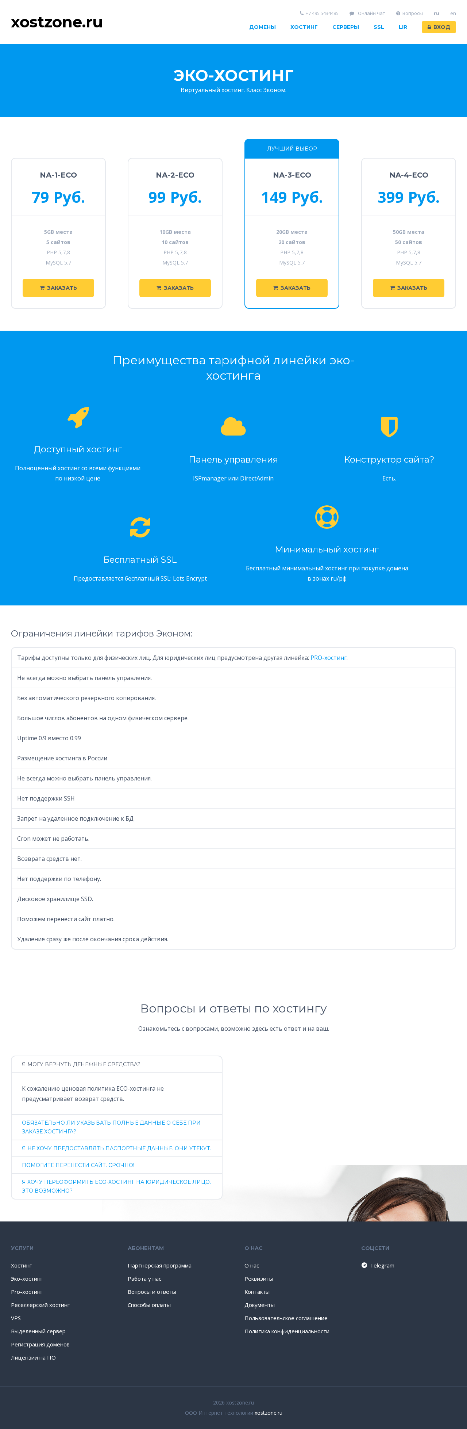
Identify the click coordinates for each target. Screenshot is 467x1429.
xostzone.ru (268, 1412)
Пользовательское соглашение (286, 1318)
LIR (403, 27)
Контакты (257, 1291)
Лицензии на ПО (33, 1357)
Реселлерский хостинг (40, 1304)
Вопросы (412, 13)
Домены (262, 27)
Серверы (345, 27)
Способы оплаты (149, 1304)
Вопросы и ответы (152, 1291)
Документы (259, 1304)
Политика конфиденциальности (286, 1331)
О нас (251, 1265)
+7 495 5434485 (322, 13)
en (453, 13)
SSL (379, 27)
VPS (16, 1318)
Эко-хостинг (27, 1278)
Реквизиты (258, 1278)
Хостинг (304, 27)
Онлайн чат (371, 13)
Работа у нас (144, 1278)
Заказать (62, 288)
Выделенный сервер (38, 1331)
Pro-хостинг (27, 1291)
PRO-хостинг (328, 658)
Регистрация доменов (40, 1344)
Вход (441, 27)
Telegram (382, 1265)
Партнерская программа (160, 1265)
